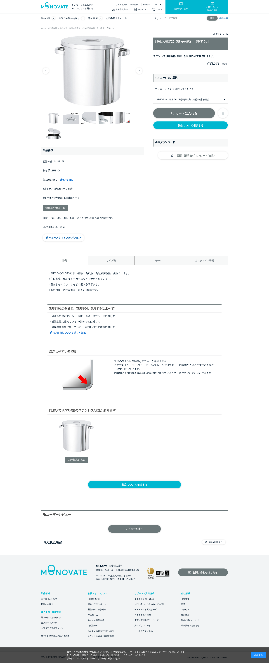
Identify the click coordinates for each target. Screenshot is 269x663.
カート (159, 9)
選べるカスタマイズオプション (63, 237)
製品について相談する (190, 125)
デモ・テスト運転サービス (146, 609)
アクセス (185, 609)
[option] (92, 70)
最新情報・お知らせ (190, 625)
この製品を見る (76, 459)
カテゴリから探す (49, 599)
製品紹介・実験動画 (97, 609)
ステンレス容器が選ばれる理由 (55, 636)
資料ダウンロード (142, 625)
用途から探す (47, 604)
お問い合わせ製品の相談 (212, 8)
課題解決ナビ (94, 599)
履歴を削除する (215, 542)
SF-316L (68, 179)
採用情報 (147, 4)
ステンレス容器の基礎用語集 (101, 636)
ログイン (142, 9)
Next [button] (139, 71)
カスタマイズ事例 (49, 623)
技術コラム (93, 615)
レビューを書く (134, 528)
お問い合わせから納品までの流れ (149, 604)
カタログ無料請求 (142, 615)
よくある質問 (121, 4)
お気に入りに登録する (223, 113)
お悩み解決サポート (116, 18)
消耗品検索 (93, 625)
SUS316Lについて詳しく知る (69, 332)
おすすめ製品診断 (96, 620)
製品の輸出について (190, 620)
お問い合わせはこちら (205, 572)
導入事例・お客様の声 (51, 617)
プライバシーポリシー (93, 658)
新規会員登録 (122, 9)
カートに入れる (186, 113)
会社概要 (185, 599)
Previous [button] (46, 71)
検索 (212, 18)
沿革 (183, 604)
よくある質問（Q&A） (144, 599)
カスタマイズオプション (52, 628)
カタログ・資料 (181, 8)
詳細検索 (223, 18)
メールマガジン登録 (143, 631)
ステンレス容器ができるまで (101, 631)
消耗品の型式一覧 (55, 207)
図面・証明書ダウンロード (146, 620)
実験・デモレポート (97, 604)
